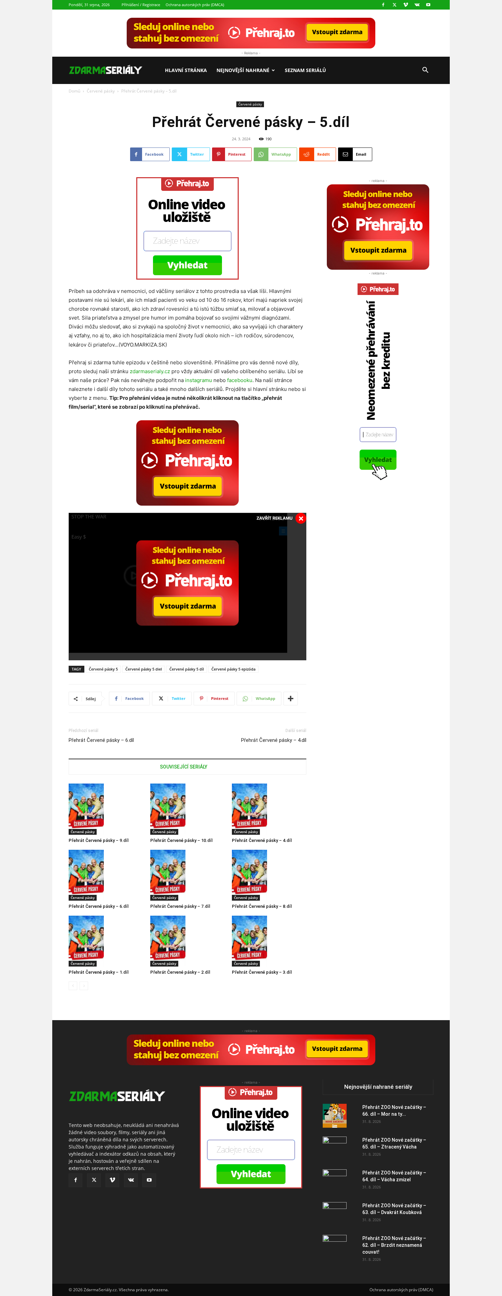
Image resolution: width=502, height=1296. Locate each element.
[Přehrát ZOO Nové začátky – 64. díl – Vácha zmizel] (335, 1181)
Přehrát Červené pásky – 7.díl (180, 906)
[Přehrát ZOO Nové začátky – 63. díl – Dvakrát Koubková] (335, 1214)
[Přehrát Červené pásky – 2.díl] (187, 941)
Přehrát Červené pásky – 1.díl (98, 972)
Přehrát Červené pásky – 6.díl (101, 740)
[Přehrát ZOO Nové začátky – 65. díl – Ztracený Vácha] (335, 1148)
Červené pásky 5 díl (186, 669)
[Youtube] (428, 5)
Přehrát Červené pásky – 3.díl (262, 972)
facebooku (239, 380)
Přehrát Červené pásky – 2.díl (180, 972)
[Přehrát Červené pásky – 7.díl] (187, 875)
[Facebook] (383, 5)
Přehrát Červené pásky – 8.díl (262, 906)
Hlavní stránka (186, 70)
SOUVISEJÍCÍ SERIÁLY (183, 766)
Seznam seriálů (305, 70)
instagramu (198, 380)
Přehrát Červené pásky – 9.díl (98, 840)
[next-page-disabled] (84, 986)
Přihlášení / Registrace (141, 4)
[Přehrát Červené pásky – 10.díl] (187, 809)
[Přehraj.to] (251, 33)
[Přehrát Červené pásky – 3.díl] (269, 941)
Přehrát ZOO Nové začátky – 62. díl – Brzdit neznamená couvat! (394, 1245)
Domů (74, 91)
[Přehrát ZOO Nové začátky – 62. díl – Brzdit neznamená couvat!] (335, 1247)
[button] (425, 71)
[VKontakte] (417, 5)
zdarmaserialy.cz (150, 371)
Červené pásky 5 (103, 669)
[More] (290, 698)
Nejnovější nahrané (243, 70)
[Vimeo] (406, 5)
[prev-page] (73, 986)
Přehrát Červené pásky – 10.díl (181, 840)
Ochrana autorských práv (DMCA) (195, 4)
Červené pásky (101, 91)
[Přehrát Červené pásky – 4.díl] (269, 809)
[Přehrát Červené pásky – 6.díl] (106, 875)
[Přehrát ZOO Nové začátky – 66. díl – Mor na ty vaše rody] (335, 1116)
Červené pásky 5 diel (143, 669)
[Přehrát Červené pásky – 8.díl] (269, 875)
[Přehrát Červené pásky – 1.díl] (106, 941)
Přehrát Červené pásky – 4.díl (273, 740)
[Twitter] (394, 5)
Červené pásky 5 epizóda (233, 669)
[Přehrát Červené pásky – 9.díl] (106, 809)
